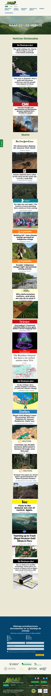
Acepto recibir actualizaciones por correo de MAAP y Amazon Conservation (22, 651)
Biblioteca (8, 9)
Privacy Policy (6, 692)
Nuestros (24, 9)
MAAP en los (33, 9)
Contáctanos (9, 13)
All (8, 640)
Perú (9, 636)
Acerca (16, 9)
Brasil (9, 637)
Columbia (29, 637)
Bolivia (28, 636)
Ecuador (10, 638)
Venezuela (29, 638)
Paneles (41, 8)
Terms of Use (14, 692)
